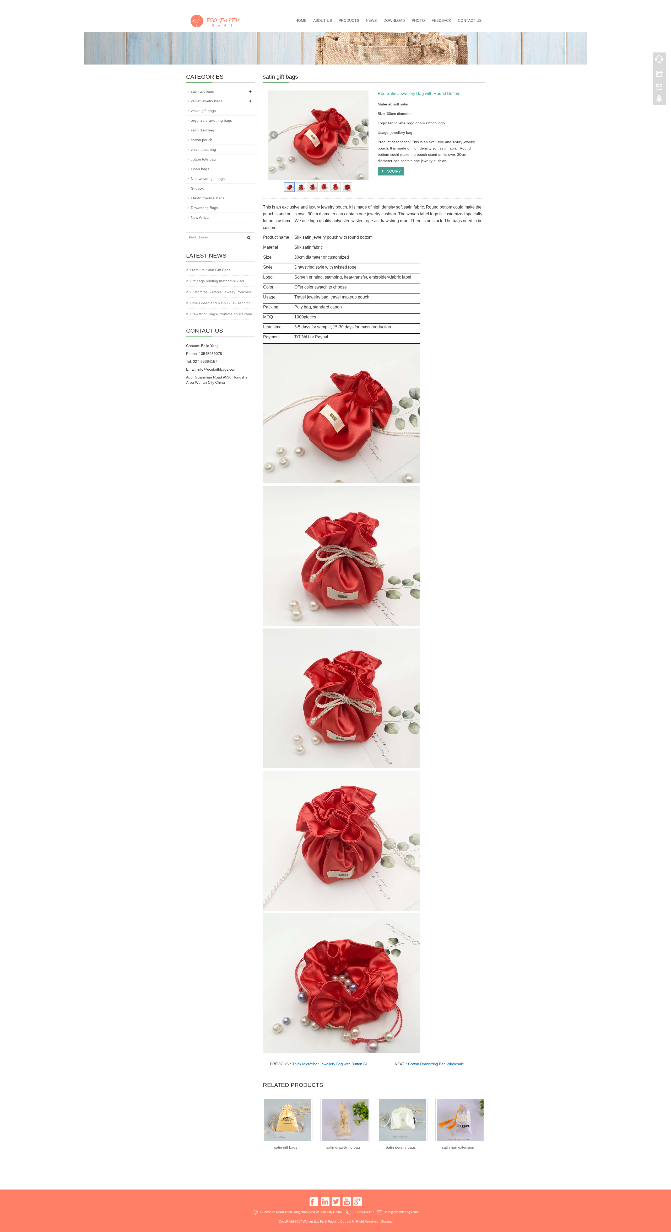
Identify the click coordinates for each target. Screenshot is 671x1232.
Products (349, 20)
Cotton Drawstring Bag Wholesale (436, 1064)
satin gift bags (285, 1147)
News (371, 20)
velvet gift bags (203, 111)
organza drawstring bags (211, 120)
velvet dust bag (203, 149)
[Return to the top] (659, 100)
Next (363, 135)
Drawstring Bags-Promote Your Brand (221, 314)
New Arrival (200, 217)
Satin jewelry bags (401, 1147)
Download (394, 20)
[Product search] (249, 238)
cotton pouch (201, 140)
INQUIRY (393, 171)
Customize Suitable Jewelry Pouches (220, 292)
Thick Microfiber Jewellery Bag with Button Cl (329, 1064)
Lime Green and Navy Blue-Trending (220, 303)
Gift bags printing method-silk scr (217, 281)
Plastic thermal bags (207, 198)
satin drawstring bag (343, 1147)
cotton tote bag (203, 159)
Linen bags (200, 169)
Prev (273, 135)
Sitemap (387, 1221)
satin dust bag (202, 130)
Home (300, 20)
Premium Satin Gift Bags (210, 270)
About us (322, 20)
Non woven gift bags (208, 179)
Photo (418, 20)
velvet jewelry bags (206, 101)
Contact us (469, 20)
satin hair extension (458, 1147)
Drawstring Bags (204, 208)
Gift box (197, 188)
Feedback (441, 20)
